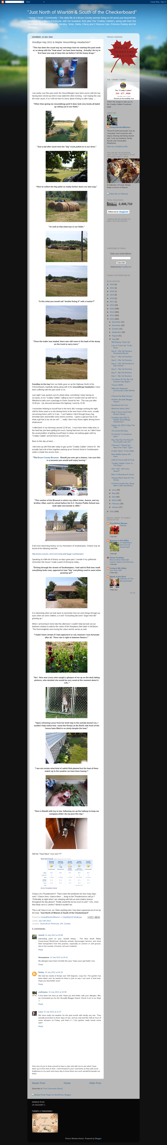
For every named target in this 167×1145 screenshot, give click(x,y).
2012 (112, 319)
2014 (112, 312)
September (117, 332)
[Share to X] (94, 917)
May (114, 493)
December (116, 322)
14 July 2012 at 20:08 (54, 935)
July (114, 339)
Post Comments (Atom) (53, 1089)
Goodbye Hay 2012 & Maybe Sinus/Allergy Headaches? (120, 420)
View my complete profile (117, 147)
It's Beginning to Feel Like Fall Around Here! (126, 545)
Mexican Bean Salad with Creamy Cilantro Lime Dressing (121, 561)
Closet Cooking (117, 558)
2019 (112, 295)
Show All (132, 593)
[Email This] (89, 917)
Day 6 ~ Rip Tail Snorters (121, 360)
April (114, 497)
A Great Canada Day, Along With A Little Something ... (122, 485)
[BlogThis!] (91, 917)
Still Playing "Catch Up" (120, 342)
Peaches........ (125, 525)
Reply (40, 950)
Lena (40, 1012)
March (115, 500)
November (116, 325)
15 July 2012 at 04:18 (54, 972)
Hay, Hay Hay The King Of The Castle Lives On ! (122, 441)
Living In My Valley (118, 568)
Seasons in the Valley (119, 541)
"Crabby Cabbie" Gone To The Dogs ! (122, 464)
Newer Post (38, 1083)
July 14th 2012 (45, 921)
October (115, 329)
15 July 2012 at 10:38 (57, 992)
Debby (41, 972)
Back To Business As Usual (122, 474)
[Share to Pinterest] (98, 917)
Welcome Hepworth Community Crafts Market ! (123, 390)
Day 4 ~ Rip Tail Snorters (121, 369)
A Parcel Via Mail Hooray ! (122, 396)
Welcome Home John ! (120, 409)
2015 (112, 309)
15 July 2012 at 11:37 (52, 1012)
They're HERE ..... (118, 385)
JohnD (41, 935)
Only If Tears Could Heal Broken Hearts (121, 413)
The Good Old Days (119, 431)
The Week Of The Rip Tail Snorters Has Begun (122, 380)
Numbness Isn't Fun (119, 405)
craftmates (43, 992)
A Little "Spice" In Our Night (122, 451)
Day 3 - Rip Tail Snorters (121, 373)
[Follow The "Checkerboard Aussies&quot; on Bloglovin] (118, 213)
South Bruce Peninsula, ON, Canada (55, 924)
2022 (112, 288)
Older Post (95, 1083)
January (115, 507)
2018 (112, 298)
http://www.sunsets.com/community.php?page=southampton (58, 554)
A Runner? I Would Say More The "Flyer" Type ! (122, 446)
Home (67, 1083)
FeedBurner (126, 267)
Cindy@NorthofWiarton (120, 127)
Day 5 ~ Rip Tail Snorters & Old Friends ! (122, 365)
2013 (112, 315)
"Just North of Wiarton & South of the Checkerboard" (82, 12)
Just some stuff (116, 570)
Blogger (98, 1139)
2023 (112, 284)
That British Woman (118, 523)
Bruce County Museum (48, 458)
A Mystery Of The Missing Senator (126, 580)
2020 (112, 291)
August (115, 336)
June (114, 490)
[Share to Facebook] (96, 917)
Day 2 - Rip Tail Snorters (121, 376)
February (116, 504)
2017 (112, 302)
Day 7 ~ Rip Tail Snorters (121, 357)
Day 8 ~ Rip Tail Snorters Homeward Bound (121, 352)
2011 (112, 511)
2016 (112, 305)
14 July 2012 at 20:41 (59, 957)
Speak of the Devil (118, 577)
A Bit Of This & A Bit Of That (122, 460)
